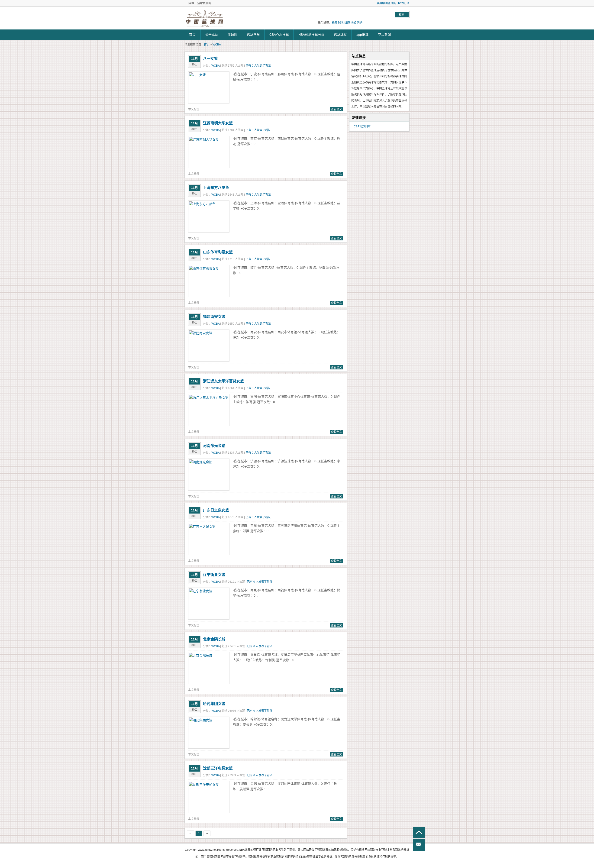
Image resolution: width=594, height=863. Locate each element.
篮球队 (232, 34)
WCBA (217, 44)
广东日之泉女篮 (216, 510)
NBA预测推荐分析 (311, 34)
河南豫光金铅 (214, 446)
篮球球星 (340, 34)
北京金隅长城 (214, 639)
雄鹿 (347, 22)
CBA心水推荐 (279, 34)
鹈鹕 (359, 22)
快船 (353, 22)
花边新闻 (384, 34)
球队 (341, 22)
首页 (192, 34)
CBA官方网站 (362, 126)
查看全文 (336, 109)
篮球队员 (253, 34)
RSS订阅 (404, 3)
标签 (334, 22)
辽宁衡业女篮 (214, 575)
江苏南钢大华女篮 (218, 123)
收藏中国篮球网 (386, 3)
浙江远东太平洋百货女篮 (223, 381)
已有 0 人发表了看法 (258, 65)
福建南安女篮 (214, 317)
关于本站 (211, 34)
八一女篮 (210, 59)
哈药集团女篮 (214, 704)
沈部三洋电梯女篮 (218, 768)
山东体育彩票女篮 (218, 252)
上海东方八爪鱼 (216, 188)
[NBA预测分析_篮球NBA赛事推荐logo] (204, 18)
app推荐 (362, 34)
